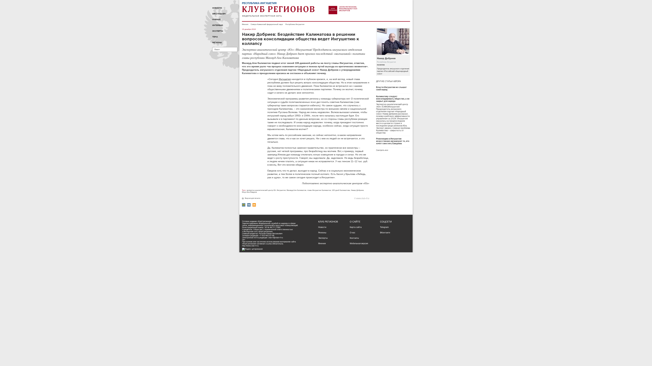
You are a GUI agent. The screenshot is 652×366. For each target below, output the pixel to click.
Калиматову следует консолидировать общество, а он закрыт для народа (392, 98)
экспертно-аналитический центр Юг (261, 190)
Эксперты (217, 31)
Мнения (216, 19)
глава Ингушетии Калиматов (319, 190)
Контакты (354, 238)
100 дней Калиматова (341, 190)
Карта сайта (356, 227)
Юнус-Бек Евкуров (249, 192)
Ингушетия (285, 79)
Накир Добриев (357, 190)
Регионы (217, 43)
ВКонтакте (385, 232)
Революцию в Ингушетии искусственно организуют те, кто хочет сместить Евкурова (392, 141)
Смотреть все (382, 150)
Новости (217, 8)
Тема (215, 37)
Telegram (384, 227)
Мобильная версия (359, 243)
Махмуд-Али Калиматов (296, 190)
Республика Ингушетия (294, 24)
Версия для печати (252, 198)
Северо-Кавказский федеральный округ (267, 24)
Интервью (217, 25)
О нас (352, 232)
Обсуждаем (219, 14)
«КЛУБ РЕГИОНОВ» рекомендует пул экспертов (348, 9)
